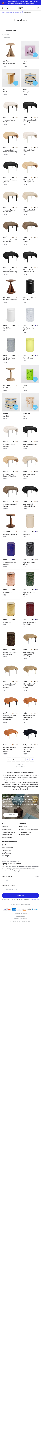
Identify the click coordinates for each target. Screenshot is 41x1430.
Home (3, 12)
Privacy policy (35, 899)
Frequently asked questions (28, 829)
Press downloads (7, 848)
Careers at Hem (7, 835)
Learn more (11, 815)
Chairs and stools (18, 12)
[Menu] (2, 8)
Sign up (25, 3)
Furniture (9, 12)
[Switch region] (4, 3)
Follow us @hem (7, 837)
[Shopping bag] (38, 7)
